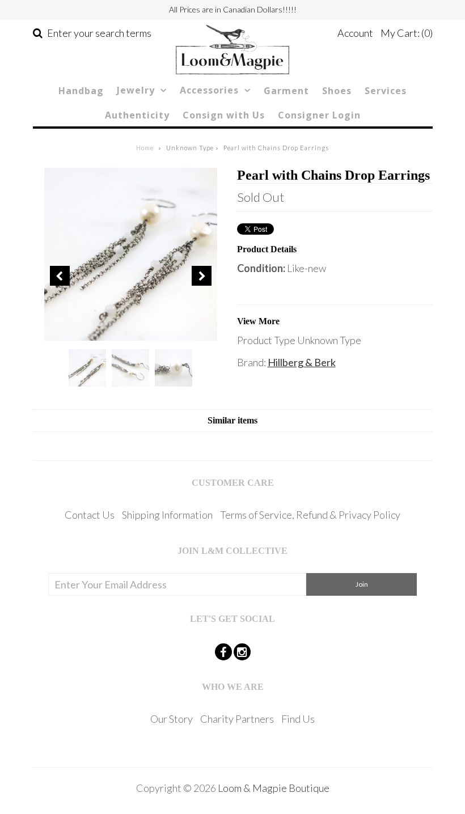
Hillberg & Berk (302, 362)
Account (355, 33)
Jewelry (136, 90)
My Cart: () (407, 33)
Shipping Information (167, 514)
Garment (286, 90)
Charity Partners (237, 719)
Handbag (81, 90)
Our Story (171, 719)
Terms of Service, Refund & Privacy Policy (310, 514)
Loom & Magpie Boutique (273, 788)
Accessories (209, 90)
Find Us (298, 719)
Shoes (337, 90)
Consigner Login (319, 115)
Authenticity (137, 115)
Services (386, 90)
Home (145, 147)
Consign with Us (224, 115)
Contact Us (90, 514)
